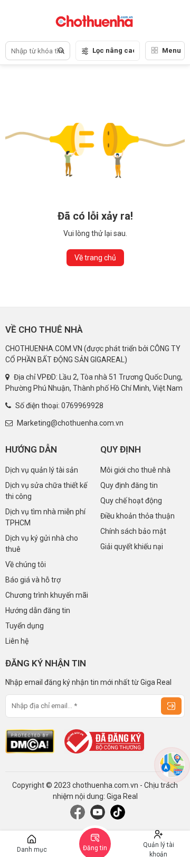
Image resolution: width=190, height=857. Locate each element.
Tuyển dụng (24, 625)
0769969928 (82, 405)
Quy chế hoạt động (131, 500)
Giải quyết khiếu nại (131, 546)
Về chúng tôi (25, 564)
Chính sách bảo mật (133, 531)
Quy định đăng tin (129, 485)
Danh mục (32, 849)
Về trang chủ (95, 257)
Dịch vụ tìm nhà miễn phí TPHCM (45, 517)
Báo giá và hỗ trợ (33, 580)
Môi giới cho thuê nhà (135, 470)
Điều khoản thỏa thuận (137, 516)
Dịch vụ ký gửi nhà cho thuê (41, 543)
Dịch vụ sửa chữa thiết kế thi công (46, 491)
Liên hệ (16, 641)
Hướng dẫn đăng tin (37, 610)
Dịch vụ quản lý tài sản (41, 470)
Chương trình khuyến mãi (46, 595)
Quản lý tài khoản (158, 849)
